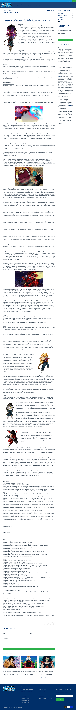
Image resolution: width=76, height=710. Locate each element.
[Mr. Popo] (29, 662)
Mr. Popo (23, 669)
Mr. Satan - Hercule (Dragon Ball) (11, 669)
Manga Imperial (9, 707)
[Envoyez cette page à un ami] (53, 623)
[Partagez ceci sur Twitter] (44, 623)
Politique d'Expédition (25, 700)
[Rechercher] (73, 5)
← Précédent (48, 10)
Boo (67, 108)
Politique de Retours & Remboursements (28, 702)
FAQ (39, 693)
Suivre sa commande (42, 689)
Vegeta (70, 105)
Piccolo (69, 103)
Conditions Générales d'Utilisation (27, 689)
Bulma (59, 76)
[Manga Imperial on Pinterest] (5, 1)
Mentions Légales (24, 696)
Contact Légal (23, 693)
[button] (24, 5)
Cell (68, 106)
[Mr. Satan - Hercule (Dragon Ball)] (11, 662)
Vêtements (60, 13)
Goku (59, 72)
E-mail (31, 633)
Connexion (69, 1)
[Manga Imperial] (6, 5)
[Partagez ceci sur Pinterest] (50, 623)
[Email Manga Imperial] (1, 1)
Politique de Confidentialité (26, 698)
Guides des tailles (42, 696)
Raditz (40, 669)
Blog (60, 21)
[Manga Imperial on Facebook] (3, 1)
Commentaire (5, 638)
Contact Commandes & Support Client (46, 698)
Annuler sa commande (43, 691)
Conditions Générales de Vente (26, 691)
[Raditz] (47, 662)
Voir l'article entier (6, 678)
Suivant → (53, 10)
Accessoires (60, 17)
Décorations (60, 19)
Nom (4, 633)
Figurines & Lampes (62, 15)
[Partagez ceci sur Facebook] (47, 623)
